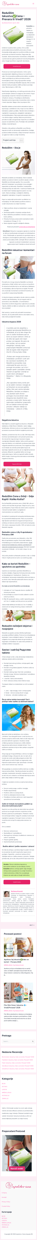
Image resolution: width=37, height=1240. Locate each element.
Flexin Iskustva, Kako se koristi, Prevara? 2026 (16, 1063)
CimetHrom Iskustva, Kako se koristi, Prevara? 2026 (18, 1069)
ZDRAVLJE (5, 1098)
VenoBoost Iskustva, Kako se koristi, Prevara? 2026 (17, 1066)
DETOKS (4, 1086)
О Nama (4, 1193)
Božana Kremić (17, 891)
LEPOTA (4, 1089)
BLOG (3, 1083)
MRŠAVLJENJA (8, 965)
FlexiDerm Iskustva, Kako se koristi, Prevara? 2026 (17, 1060)
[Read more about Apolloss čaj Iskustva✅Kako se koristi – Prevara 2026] (18, 947)
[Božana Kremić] (6, 894)
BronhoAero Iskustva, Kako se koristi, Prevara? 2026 (18, 1057)
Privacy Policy (6, 1202)
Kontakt (4, 1197)
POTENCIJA (5, 1095)
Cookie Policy (6, 1206)
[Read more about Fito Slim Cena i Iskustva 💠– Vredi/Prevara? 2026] (18, 992)
